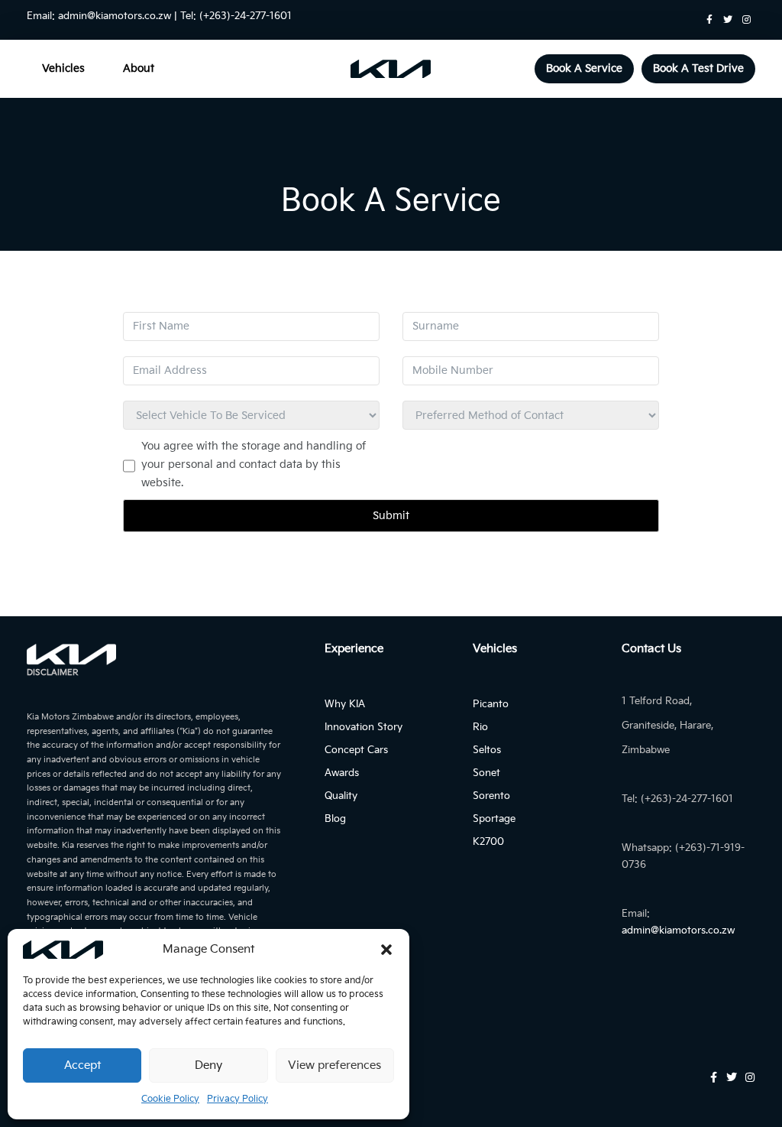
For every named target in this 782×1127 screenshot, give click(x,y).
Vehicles (63, 68)
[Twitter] (728, 20)
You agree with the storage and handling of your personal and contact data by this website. (253, 464)
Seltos (487, 750)
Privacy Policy (237, 1099)
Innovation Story (363, 727)
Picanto (491, 704)
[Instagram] (746, 20)
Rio (480, 727)
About (138, 68)
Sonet (486, 773)
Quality (341, 796)
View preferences (334, 1065)
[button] (386, 949)
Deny (208, 1065)
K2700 (488, 842)
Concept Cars (356, 750)
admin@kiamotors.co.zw (114, 16)
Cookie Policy (170, 1099)
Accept (82, 1065)
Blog (335, 819)
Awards (342, 773)
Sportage (494, 819)
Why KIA (345, 704)
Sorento (491, 796)
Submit (391, 515)
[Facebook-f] (709, 20)
